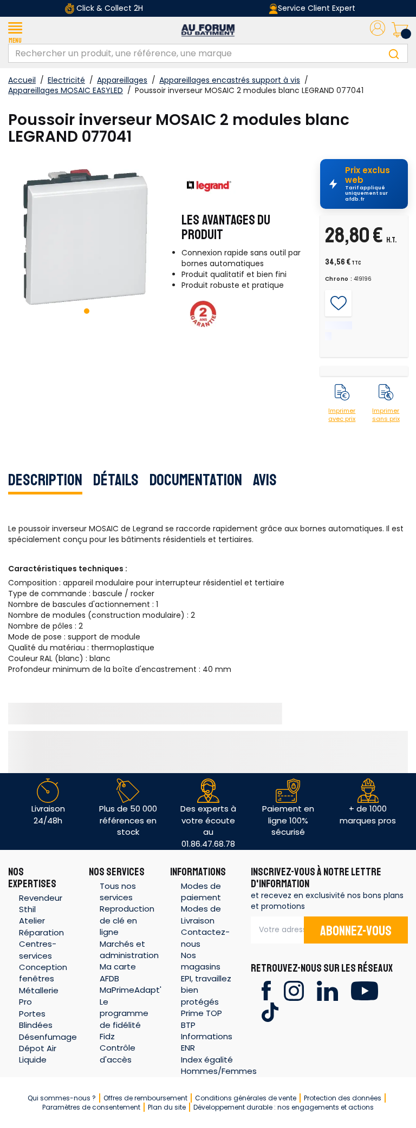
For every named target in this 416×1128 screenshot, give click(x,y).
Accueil (22, 80)
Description (45, 480)
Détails (116, 480)
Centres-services (37, 949)
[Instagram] (294, 989)
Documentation (196, 480)
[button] (15, 30)
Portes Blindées (36, 1019)
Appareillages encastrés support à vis (229, 80)
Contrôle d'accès (117, 1053)
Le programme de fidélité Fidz (124, 1019)
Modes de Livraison (201, 914)
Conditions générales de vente (245, 1098)
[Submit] (393, 53)
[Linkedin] (327, 989)
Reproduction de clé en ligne (127, 920)
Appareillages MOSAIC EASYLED (65, 90)
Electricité (66, 80)
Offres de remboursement (145, 1098)
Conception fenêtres (43, 972)
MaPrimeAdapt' (130, 989)
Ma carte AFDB (118, 972)
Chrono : (339, 279)
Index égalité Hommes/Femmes (219, 1065)
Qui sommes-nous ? (62, 1098)
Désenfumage (48, 1037)
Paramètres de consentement (91, 1107)
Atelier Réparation (41, 926)
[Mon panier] (400, 30)
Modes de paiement (201, 891)
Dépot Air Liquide (37, 1054)
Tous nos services (118, 891)
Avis (265, 480)
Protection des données (342, 1098)
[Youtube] (364, 989)
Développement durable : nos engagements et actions (283, 1107)
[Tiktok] (270, 1011)
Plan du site (167, 1107)
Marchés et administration (129, 949)
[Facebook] (266, 989)
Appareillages (122, 80)
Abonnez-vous (356, 931)
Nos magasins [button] (200, 960)
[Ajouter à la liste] (338, 303)
